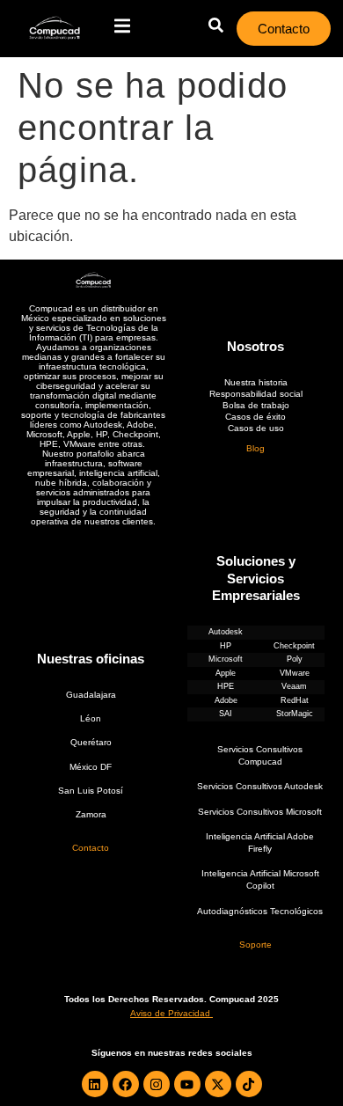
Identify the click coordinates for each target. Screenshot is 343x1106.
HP (225, 645)
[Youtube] (187, 1084)
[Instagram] (156, 1084)
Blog (255, 448)
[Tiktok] (249, 1084)
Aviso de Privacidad (170, 1013)
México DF (90, 767)
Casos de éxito (255, 416)
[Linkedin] (95, 1084)
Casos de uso (256, 428)
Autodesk (225, 631)
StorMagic (294, 713)
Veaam (294, 686)
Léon (90, 718)
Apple (225, 673)
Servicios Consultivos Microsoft (260, 812)
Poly (295, 659)
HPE (225, 686)
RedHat (295, 700)
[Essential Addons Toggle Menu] (122, 28)
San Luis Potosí (90, 790)
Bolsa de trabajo (256, 405)
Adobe (226, 700)
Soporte (255, 944)
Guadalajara (91, 694)
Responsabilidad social (256, 394)
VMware (295, 673)
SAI (225, 713)
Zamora (91, 814)
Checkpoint (294, 645)
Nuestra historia (256, 382)
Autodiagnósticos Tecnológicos (260, 911)
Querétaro (91, 742)
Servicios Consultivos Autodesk (260, 786)
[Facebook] (126, 1084)
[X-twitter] (218, 1084)
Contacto (90, 848)
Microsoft (225, 659)
